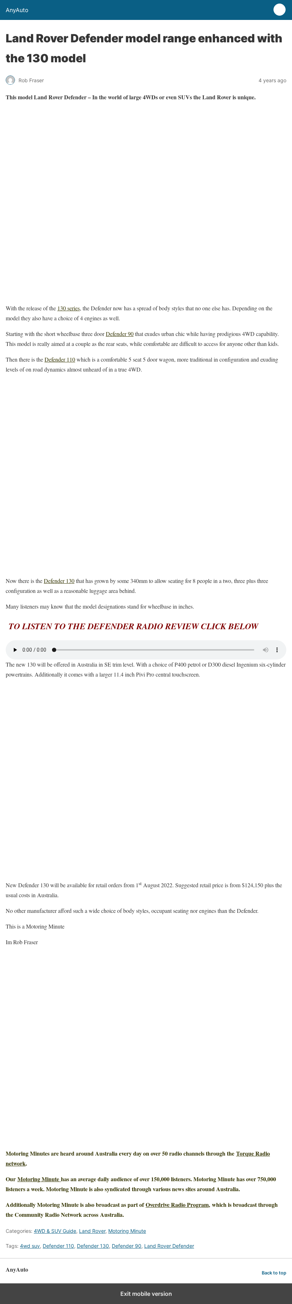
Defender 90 (120, 333)
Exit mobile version (146, 1293)
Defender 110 (60, 359)
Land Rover (92, 1231)
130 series (68, 308)
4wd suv (30, 1246)
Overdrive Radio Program (177, 1204)
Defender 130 (59, 580)
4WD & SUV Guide (55, 1231)
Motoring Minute (39, 1179)
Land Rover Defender (169, 1246)
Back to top (274, 1273)
